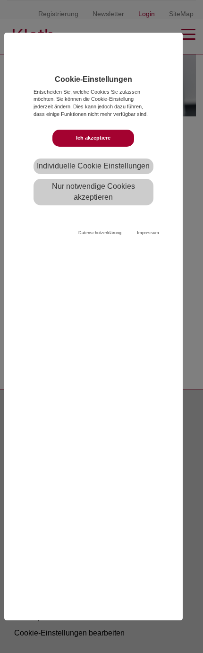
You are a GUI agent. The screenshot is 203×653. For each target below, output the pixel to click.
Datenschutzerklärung (99, 232)
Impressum (148, 232)
